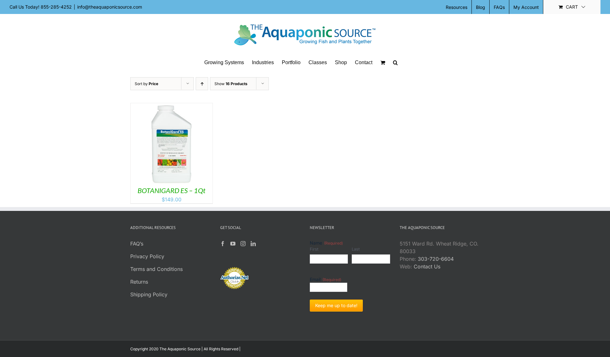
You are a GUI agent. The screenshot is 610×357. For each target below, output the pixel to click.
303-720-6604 (436, 259)
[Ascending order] (202, 83)
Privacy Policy (147, 256)
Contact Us (427, 266)
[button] (395, 62)
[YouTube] (232, 243)
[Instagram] (243, 243)
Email (325, 279)
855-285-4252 (56, 7)
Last (356, 249)
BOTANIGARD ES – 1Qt (172, 190)
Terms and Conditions (156, 269)
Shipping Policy (148, 294)
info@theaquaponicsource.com (109, 7)
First (314, 249)
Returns (139, 282)
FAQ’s (136, 243)
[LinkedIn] (253, 243)
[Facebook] (222, 243)
